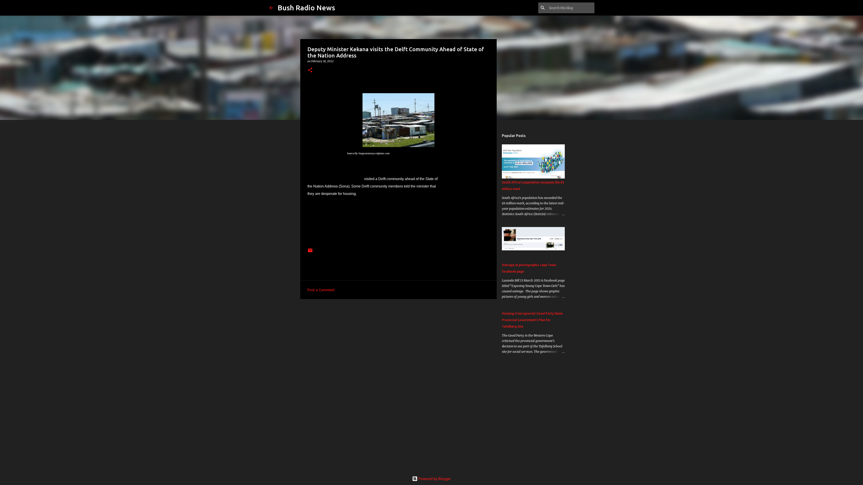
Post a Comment (321, 290)
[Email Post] (310, 252)
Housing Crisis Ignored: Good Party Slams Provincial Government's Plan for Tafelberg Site (532, 320)
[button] (310, 70)
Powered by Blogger (434, 479)
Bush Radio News (306, 8)
